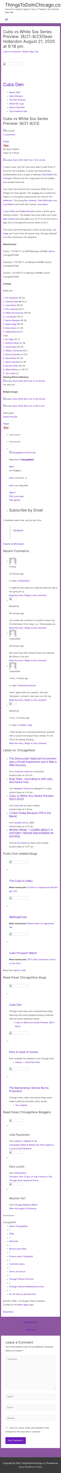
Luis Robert (8, 204)
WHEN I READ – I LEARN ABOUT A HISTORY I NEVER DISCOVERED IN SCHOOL (31, 833)
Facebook (18, 530)
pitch (11, 485)
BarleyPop (24, 581)
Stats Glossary (16, 96)
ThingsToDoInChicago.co (33, 5)
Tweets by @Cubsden (13, 544)
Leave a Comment (12, 51)
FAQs (11, 1233)
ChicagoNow (27, 459)
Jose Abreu (42, 204)
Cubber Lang (25, 725)
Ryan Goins (11, 328)
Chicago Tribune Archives (21, 1279)
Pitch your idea (16, 496)
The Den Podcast (17, 100)
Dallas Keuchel (27, 211)
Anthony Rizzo (12, 343)
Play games (14, 500)
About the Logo (16, 103)
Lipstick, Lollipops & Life (25, 1141)
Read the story (16, 595)
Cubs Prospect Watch (23, 953)
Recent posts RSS (17, 1249)
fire (9, 237)
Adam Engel (11, 324)
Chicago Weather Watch (25, 1205)
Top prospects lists (18, 111)
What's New (28, 51)
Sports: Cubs (20, 970)
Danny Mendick (12, 320)
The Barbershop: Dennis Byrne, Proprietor (29, 1089)
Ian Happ (9, 339)
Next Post (30, 1329)
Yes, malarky (21, 1105)
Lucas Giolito (9, 211)
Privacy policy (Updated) (21, 1256)
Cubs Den (13, 84)
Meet (11, 466)
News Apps (23, 1305)
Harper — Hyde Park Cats (27, 1062)
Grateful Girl (20, 822)
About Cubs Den (17, 107)
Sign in (12, 492)
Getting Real (20, 1173)
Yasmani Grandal (13, 301)
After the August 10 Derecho (22, 1208)
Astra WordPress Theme (30, 1467)
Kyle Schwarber (12, 354)
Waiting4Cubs (18, 917)
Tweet (6, 141)
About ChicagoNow (18, 1226)
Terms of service (17, 1271)
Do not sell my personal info (22, 1294)
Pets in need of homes (23, 1052)
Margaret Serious (22, 788)
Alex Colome (9, 219)
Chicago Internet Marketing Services (26, 1286)
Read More (8, 1312)
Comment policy (17, 1264)
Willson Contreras (14, 350)
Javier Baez (11, 347)
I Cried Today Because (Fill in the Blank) (30, 814)
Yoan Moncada (45, 200)
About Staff (14, 92)
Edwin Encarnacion (14, 313)
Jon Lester (11, 373)
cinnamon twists (22, 771)
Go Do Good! (20, 843)
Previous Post (30, 1322)
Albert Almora (12, 369)
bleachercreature (27, 685)
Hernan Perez (12, 366)
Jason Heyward (12, 362)
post (11, 478)
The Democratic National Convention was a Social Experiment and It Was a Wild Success (33, 762)
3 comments (9, 134)
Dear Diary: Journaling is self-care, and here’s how (31, 780)
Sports (51, 251)
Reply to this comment (35, 595)
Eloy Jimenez (30, 200)
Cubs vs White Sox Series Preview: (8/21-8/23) (31, 797)
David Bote (47, 174)
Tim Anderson (11, 298)
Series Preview (10, 417)
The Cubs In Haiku (21, 880)
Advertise (13, 1241)
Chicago (7, 178)
